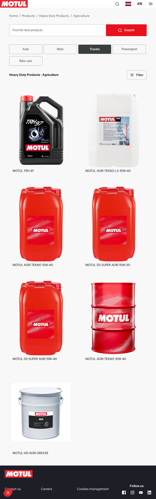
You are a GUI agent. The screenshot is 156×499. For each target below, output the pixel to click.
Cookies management (93, 489)
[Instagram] (133, 493)
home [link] (13, 15)
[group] (78, 55)
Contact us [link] (13, 489)
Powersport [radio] (129, 49)
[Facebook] (124, 493)
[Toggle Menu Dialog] (150, 4)
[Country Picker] (128, 4)
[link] (41, 166)
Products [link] (28, 15)
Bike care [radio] (25, 61)
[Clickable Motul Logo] (14, 4)
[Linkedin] (149, 493)
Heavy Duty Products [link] (54, 15)
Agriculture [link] (81, 15)
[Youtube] (141, 493)
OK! (63, 479)
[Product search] (117, 4)
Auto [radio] (26, 49)
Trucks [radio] (95, 49)
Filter (139, 75)
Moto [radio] (60, 49)
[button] (8, 492)
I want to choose (24, 479)
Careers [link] (46, 489)
